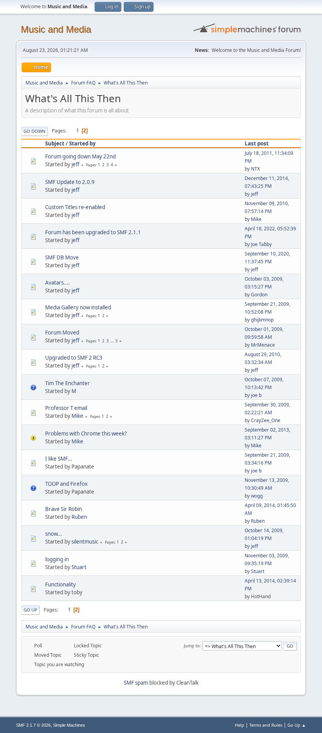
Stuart (78, 567)
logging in (57, 559)
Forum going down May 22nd (80, 156)
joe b (256, 395)
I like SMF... (58, 458)
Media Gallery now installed (78, 307)
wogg (257, 495)
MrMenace (263, 345)
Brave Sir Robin (63, 509)
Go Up (30, 610)
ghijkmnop (262, 319)
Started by (82, 143)
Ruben (79, 516)
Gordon (259, 294)
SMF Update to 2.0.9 (70, 182)
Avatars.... (57, 282)
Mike (256, 219)
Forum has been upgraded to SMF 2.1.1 (93, 232)
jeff (75, 164)
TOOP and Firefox (66, 483)
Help (239, 725)
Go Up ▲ (296, 725)
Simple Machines (69, 725)
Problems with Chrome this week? (86, 433)
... (112, 341)
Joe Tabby (261, 244)
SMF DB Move (62, 257)
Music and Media (56, 29)
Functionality (60, 584)
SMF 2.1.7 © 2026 (33, 725)
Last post (257, 143)
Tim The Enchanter (67, 383)
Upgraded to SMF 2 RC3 (73, 357)
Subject (54, 143)
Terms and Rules (265, 725)
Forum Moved (62, 332)
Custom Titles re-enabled (75, 207)
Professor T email (66, 408)
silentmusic (84, 541)
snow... (53, 533)
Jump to (192, 645)
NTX (255, 168)
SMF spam (136, 682)
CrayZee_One (265, 420)
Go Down (35, 131)
